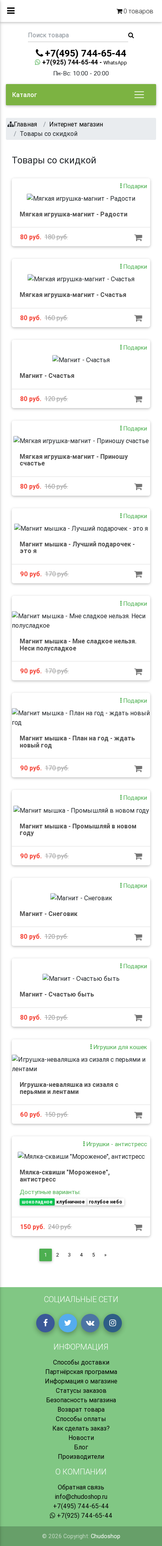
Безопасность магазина (81, 1400)
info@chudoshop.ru (81, 1496)
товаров (138, 11)
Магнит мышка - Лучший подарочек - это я (77, 547)
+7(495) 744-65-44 (81, 1506)
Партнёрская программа (81, 1372)
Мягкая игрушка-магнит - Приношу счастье (74, 459)
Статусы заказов (81, 1390)
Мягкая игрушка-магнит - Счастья (73, 295)
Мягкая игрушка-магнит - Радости (73, 214)
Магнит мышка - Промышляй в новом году (78, 829)
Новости (81, 1438)
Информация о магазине (81, 1381)
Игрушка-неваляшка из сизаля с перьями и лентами (69, 1088)
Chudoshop (105, 1536)
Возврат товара (81, 1409)
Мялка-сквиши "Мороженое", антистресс (65, 1175)
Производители (81, 1456)
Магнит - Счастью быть (57, 994)
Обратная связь (81, 1487)
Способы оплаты (81, 1419)
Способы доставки (81, 1362)
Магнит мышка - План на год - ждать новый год (77, 741)
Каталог (24, 95)
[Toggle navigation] (139, 94)
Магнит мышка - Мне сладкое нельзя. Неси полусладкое (78, 644)
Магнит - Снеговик (48, 914)
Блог (81, 1447)
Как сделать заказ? (81, 1428)
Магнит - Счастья (47, 375)
